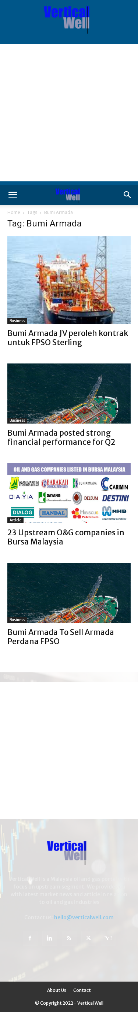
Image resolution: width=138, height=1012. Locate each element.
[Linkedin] (49, 938)
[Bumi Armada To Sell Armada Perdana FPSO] (69, 593)
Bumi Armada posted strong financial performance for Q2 (61, 437)
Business (17, 320)
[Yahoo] (108, 938)
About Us (56, 990)
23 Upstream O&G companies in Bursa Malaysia (65, 537)
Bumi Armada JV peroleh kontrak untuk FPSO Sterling (67, 337)
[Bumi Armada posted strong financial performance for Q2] (69, 393)
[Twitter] (88, 938)
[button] (12, 195)
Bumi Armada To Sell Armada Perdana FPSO (60, 636)
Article (15, 520)
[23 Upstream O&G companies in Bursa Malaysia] (69, 493)
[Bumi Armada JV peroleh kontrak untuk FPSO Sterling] (69, 280)
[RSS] (69, 938)
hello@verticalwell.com (84, 917)
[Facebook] (30, 938)
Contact (82, 990)
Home (13, 212)
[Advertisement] (69, 112)
